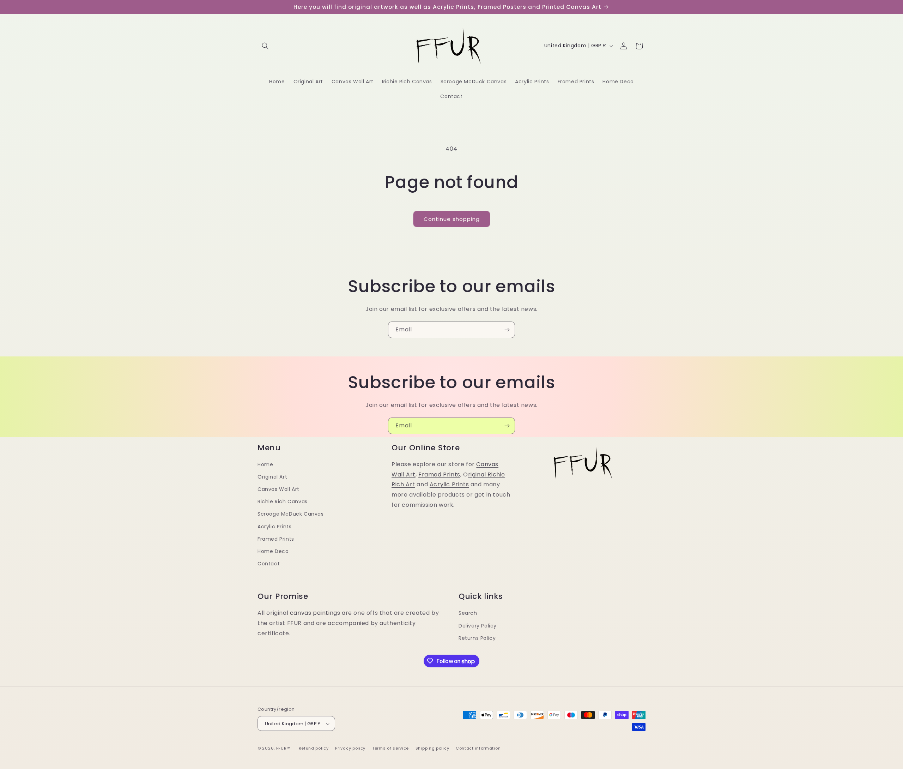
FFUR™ (283, 748)
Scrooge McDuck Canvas (290, 514)
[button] (265, 46)
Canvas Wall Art (278, 489)
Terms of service (390, 748)
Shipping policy (432, 748)
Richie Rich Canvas (282, 501)
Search (468, 613)
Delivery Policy (478, 625)
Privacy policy (350, 748)
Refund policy (314, 748)
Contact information (478, 748)
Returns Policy (477, 637)
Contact (268, 563)
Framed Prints (275, 538)
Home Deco (273, 551)
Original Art (272, 476)
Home (265, 464)
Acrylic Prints (274, 526)
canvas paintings (315, 613)
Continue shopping (452, 219)
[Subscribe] (507, 330)
